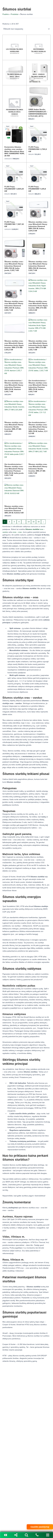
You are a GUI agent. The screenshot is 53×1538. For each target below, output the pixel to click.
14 (29, 522)
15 (34, 522)
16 (39, 522)
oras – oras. (17, 532)
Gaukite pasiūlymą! (39, 1527)
